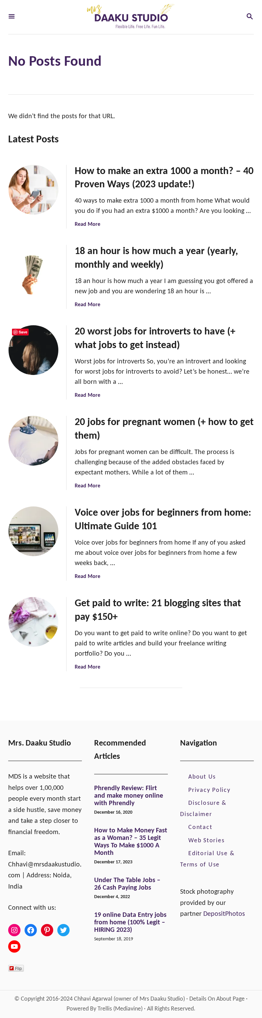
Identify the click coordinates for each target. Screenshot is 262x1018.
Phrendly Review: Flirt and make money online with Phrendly (128, 796)
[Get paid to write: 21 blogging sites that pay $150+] (33, 622)
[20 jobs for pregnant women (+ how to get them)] (33, 441)
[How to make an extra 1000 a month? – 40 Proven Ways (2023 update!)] (33, 190)
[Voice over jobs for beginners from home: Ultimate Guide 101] (33, 531)
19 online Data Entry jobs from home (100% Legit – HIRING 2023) (130, 923)
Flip (18, 968)
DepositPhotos (224, 914)
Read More (87, 224)
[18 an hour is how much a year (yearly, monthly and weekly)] (33, 270)
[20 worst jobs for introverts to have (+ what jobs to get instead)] (33, 350)
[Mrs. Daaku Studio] (130, 17)
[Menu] (11, 17)
